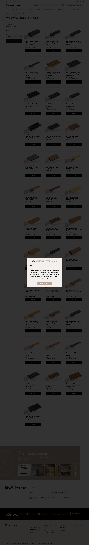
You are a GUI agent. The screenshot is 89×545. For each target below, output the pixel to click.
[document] (44, 272)
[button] (60, 260)
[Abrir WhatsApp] (85, 541)
